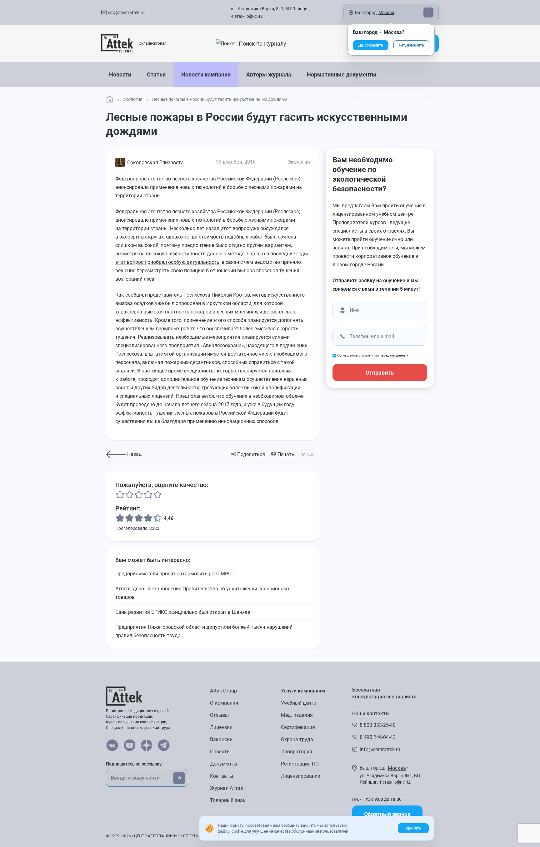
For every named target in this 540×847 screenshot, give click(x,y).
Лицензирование (300, 776)
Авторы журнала (268, 74)
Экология (299, 162)
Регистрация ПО (300, 764)
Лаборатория (296, 752)
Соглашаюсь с (372, 355)
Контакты (221, 776)
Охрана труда (297, 739)
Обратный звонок (387, 814)
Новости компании (206, 74)
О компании (224, 703)
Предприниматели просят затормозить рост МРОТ (175, 574)
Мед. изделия (297, 715)
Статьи (156, 74)
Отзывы (219, 715)
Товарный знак (228, 800)
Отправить (380, 372)
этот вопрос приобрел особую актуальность (167, 262)
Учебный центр (298, 703)
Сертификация (298, 727)
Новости (120, 74)
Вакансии (221, 739)
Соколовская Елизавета (155, 162)
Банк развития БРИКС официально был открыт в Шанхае (182, 612)
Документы (223, 764)
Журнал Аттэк (226, 788)
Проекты (220, 752)
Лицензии (221, 727)
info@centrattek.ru (126, 12)
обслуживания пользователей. (320, 831)
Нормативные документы (342, 74)
